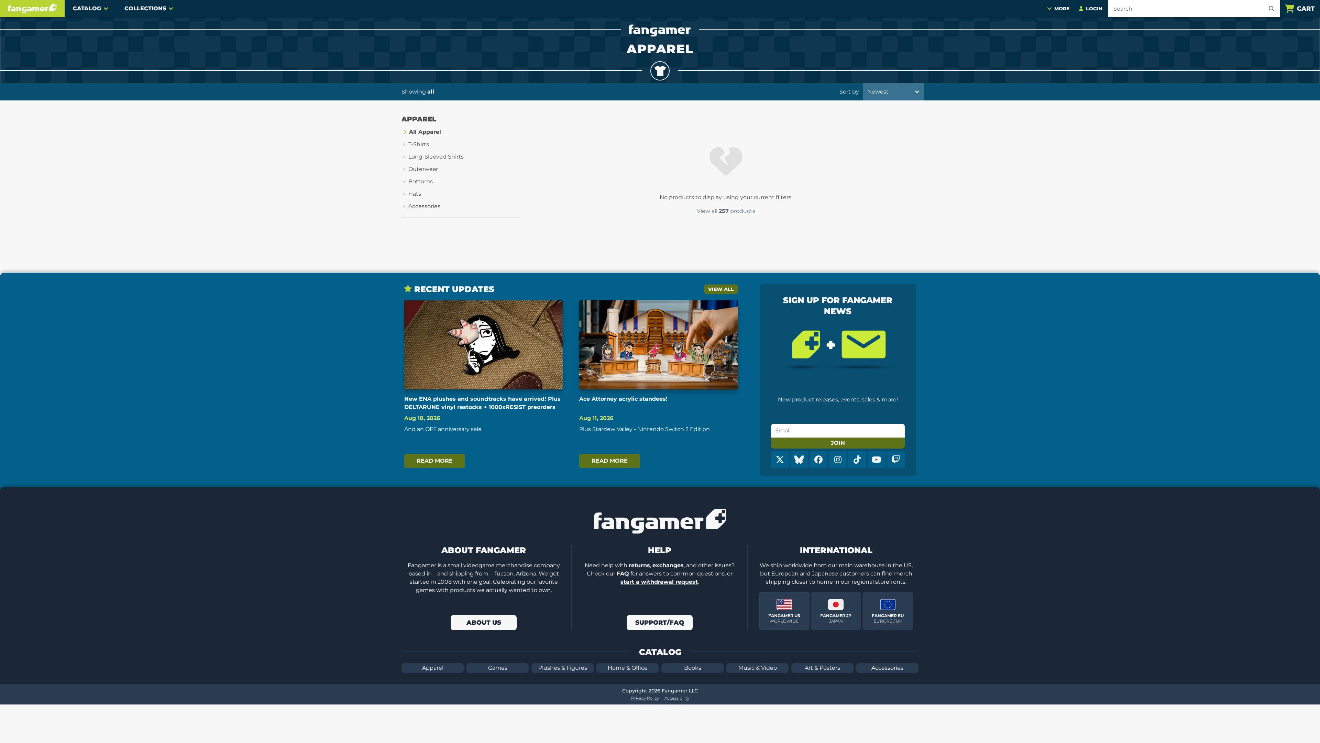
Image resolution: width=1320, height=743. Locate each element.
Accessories (887, 668)
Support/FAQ (659, 622)
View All (721, 289)
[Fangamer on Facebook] (818, 459)
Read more (435, 460)
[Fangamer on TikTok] (857, 459)
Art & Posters (822, 668)
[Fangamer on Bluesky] (799, 459)
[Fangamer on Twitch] (896, 459)
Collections (145, 8)
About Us (483, 622)
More (1061, 9)
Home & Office (628, 668)
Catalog (87, 8)
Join (838, 443)
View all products (726, 211)
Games (497, 668)
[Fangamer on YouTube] (877, 459)
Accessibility (676, 698)
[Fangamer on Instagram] (838, 459)
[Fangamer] (32, 8)
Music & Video (757, 668)
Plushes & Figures (562, 668)
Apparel (432, 668)
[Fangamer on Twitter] (780, 459)
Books (692, 668)
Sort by (849, 91)
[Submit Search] (1271, 8)
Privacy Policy (645, 698)
